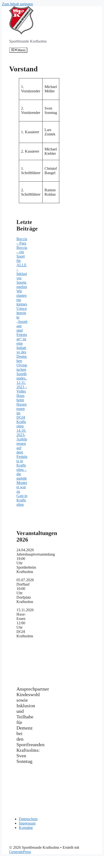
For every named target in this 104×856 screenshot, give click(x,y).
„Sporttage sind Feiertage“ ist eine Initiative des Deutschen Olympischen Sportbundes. (21, 350)
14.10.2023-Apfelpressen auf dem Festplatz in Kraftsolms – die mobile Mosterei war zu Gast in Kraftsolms (21, 467)
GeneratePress (20, 852)
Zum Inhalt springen (17, 4)
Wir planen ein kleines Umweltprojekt (21, 304)
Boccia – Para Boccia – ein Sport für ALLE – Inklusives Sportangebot (21, 263)
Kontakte (26, 828)
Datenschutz (28, 819)
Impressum (27, 823)
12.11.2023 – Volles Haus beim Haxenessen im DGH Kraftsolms (21, 404)
